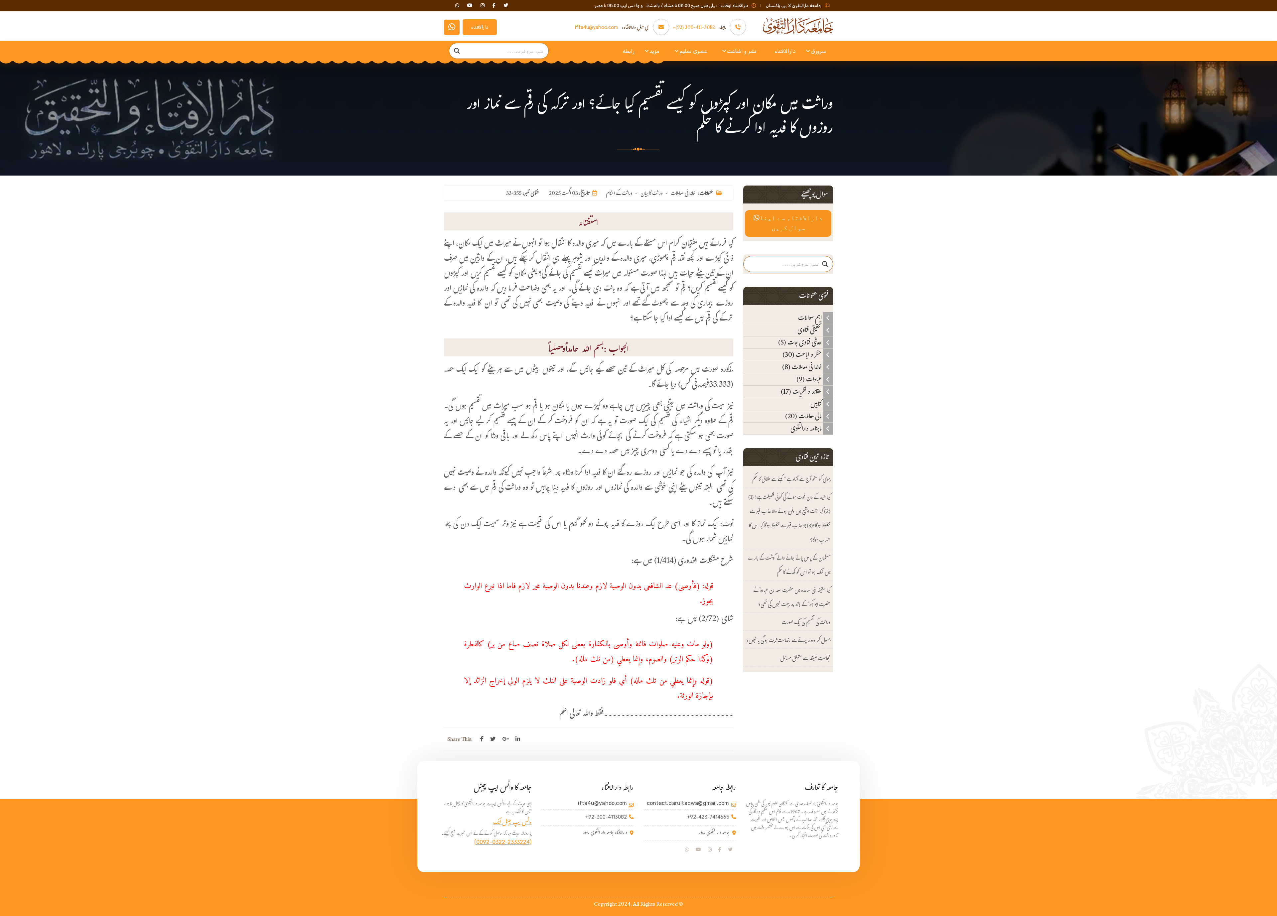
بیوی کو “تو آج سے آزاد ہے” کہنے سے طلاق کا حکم (791, 480)
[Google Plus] (505, 739)
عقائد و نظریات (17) (802, 392)
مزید (654, 51)
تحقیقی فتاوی (810, 330)
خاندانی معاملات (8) (802, 367)
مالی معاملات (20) (804, 416)
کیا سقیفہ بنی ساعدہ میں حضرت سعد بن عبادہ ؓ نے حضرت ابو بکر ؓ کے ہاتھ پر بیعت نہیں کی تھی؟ (791, 598)
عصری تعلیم (693, 51)
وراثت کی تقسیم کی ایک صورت (806, 623)
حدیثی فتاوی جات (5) (800, 342)
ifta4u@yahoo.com (596, 27)
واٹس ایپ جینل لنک (512, 823)
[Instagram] (710, 850)
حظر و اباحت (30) (802, 355)
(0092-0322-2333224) (502, 842)
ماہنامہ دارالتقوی (806, 429)
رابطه (629, 51)
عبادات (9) (809, 379)
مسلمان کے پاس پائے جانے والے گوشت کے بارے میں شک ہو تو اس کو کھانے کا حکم (789, 566)
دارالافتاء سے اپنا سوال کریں (791, 223)
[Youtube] (698, 850)
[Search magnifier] (457, 51)
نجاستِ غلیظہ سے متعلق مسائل (805, 659)
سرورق (818, 51)
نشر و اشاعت (741, 51)
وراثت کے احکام (619, 194)
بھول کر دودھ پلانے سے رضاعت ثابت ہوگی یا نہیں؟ (788, 641)
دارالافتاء (480, 27)
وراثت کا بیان (651, 194)
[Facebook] (482, 739)
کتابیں (816, 404)
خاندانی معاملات (683, 194)
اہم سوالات (810, 318)
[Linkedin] (517, 739)
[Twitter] (493, 739)
